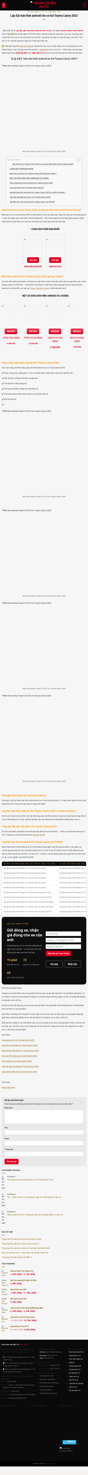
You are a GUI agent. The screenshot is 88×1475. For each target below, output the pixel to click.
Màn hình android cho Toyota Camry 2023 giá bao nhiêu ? (33, 173)
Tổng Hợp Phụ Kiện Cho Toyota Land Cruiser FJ (20, 1244)
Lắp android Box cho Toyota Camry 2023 (18, 1040)
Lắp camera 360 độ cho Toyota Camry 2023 (19, 1072)
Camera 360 (37, 835)
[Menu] (4, 5)
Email (7, 1139)
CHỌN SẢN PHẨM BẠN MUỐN (21, 169)
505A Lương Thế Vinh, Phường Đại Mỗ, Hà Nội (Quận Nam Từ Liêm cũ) (35, 1215)
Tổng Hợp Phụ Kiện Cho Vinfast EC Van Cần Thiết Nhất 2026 (26, 1248)
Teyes (32, 288)
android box (44, 49)
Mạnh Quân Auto (8, 1087)
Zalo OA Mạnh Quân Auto (53, 1352)
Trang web (9, 1149)
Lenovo (47, 288)
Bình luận (9, 1108)
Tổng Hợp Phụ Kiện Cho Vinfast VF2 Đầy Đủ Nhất (21, 1239)
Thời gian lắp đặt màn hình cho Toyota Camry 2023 (30, 197)
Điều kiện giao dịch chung (48, 1393)
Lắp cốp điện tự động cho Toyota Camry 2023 (20, 1066)
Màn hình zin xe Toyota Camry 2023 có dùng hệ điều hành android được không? (42, 164)
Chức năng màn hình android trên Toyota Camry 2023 (31, 183)
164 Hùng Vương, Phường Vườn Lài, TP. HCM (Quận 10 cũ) (30, 1180)
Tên (6, 1128)
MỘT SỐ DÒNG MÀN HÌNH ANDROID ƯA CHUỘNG (29, 178)
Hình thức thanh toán (47, 1376)
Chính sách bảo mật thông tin (49, 1383)
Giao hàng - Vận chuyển (47, 1379)
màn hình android (26, 46)
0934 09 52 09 (49, 1358)
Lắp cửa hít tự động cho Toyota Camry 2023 (19, 1056)
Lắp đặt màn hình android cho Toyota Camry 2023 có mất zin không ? (38, 192)
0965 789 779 (52, 1355)
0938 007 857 (55, 1365)
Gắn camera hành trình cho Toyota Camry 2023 (20, 1051)
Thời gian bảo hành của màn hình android (26, 188)
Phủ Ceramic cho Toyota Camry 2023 (17, 1061)
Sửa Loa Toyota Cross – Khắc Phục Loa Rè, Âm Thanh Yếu (25, 1253)
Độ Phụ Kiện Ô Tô (36, 12)
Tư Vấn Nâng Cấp (52, 12)
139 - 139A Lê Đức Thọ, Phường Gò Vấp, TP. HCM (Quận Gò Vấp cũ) (34, 1197)
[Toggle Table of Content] (77, 160)
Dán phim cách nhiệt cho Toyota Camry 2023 (19, 1045)
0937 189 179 (55, 1369)
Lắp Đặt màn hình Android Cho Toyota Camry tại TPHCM (32, 202)
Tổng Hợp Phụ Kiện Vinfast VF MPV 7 (17, 1257)
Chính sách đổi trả (46, 1390)
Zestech (39, 288)
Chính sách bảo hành (47, 1386)
